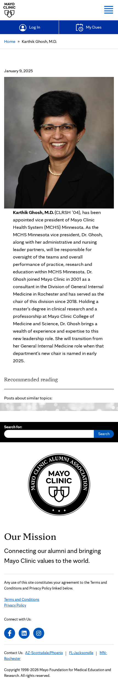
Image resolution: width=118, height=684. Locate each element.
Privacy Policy (15, 605)
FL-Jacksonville (81, 652)
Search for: (13, 427)
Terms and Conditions (21, 599)
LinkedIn (24, 633)
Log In (34, 27)
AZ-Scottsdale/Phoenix (44, 652)
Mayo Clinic (9, 10)
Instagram (38, 633)
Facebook (9, 633)
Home (9, 41)
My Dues (94, 27)
